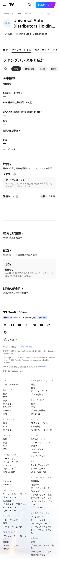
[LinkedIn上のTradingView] (34, 325)
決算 (5, 442)
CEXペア (7, 407)
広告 (33, 542)
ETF (5, 397)
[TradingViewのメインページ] (11, 5)
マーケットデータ (39, 391)
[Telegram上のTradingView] (41, 325)
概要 (33, 403)
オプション (8, 465)
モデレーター (9, 510)
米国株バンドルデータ (41, 429)
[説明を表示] (14, 174)
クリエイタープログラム (14, 504)
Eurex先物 (36, 426)
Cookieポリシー (38, 491)
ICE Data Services (24, 347)
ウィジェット (37, 516)
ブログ (34, 446)
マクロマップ (9, 468)
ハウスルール (9, 507)
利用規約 (35, 481)
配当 (5, 446)
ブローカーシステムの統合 (42, 546)
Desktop (7, 484)
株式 (5, 393)
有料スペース (9, 548)
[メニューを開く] (4, 5)
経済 (5, 439)
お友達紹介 (8, 500)
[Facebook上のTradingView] (12, 325)
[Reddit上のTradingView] (5, 332)
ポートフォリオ (10, 458)
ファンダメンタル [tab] (21, 49)
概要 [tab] (5, 49)
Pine (5, 413)
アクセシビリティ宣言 (41, 494)
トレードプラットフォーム (42, 531)
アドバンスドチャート (41, 526)
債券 (5, 400)
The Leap (35, 413)
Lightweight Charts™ (41, 523)
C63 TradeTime (38, 472)
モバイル (7, 481)
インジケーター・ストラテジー (14, 537)
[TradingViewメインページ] (15, 312)
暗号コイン (8, 403)
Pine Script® (9, 472)
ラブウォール (9, 497)
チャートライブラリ (40, 520)
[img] (46, 33)
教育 (5, 523)
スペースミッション (40, 442)
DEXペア (7, 410)
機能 (33, 384)
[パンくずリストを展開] (19, 13)
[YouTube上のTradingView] (20, 325)
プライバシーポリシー (41, 488)
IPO (5, 449)
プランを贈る (37, 394)
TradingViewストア (40, 465)
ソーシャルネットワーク (14, 494)
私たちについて (38, 439)
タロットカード (38, 468)
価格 (33, 387)
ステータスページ (39, 507)
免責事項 (35, 484)
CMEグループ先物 (39, 423)
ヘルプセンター (38, 449)
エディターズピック (12, 526)
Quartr (43, 367)
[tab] (16, 68)
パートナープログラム (41, 551)
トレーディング (10, 520)
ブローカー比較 (38, 410)
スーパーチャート (11, 384)
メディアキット (38, 455)
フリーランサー (10, 545)
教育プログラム (38, 554)
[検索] (29, 5)
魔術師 (6, 542)
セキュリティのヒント (41, 498)
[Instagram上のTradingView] (27, 325)
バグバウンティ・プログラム (42, 502)
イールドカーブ (10, 462)
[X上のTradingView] (5, 325)
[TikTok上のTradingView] (49, 325)
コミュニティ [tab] (41, 49)
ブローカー (36, 407)
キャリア (35, 452)
